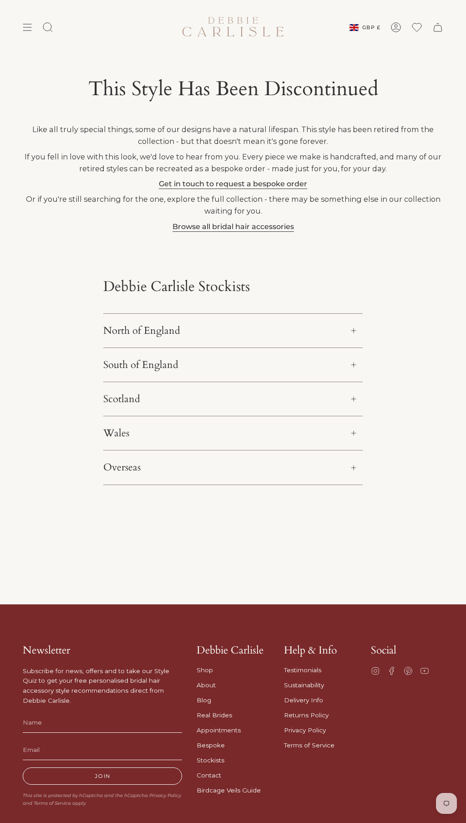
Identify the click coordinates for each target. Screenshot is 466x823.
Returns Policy (306, 715)
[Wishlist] (416, 27)
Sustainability (304, 685)
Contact (209, 775)
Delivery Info (303, 700)
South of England (140, 365)
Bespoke (211, 745)
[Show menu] (27, 27)
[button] (47, 27)
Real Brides (214, 715)
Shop (205, 670)
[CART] (437, 27)
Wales (116, 433)
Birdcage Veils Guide (229, 790)
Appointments (219, 730)
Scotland (121, 399)
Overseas (122, 467)
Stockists (210, 760)
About (206, 685)
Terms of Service (52, 803)
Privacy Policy (165, 795)
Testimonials (302, 670)
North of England (141, 330)
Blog (204, 700)
